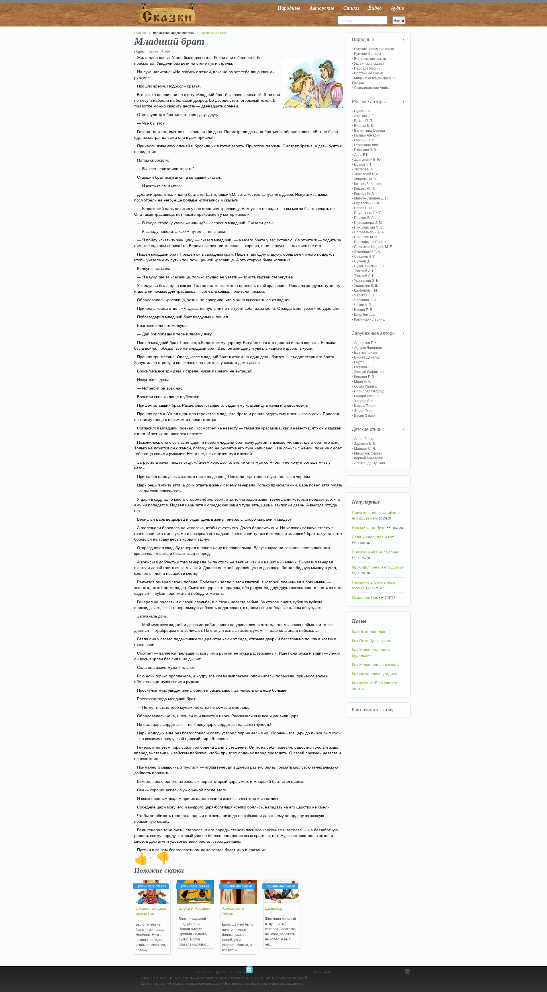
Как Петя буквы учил (371, 640)
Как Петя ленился (368, 631)
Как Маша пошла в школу (375, 664)
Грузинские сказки (214, 32)
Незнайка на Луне (368, 527)
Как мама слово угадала (374, 673)
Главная (140, 32)
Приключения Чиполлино (375, 552)
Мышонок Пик (365, 597)
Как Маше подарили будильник (371, 652)
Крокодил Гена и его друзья (378, 567)
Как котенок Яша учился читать (374, 686)
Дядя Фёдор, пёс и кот (373, 537)
